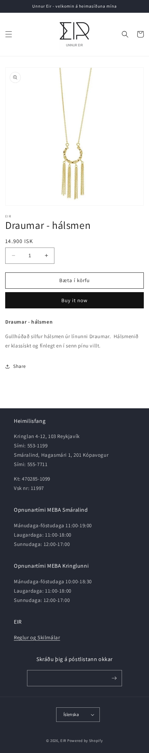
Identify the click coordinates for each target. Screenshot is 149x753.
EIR (63, 740)
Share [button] (19, 366)
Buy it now (74, 300)
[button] (8, 34)
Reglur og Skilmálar (37, 637)
